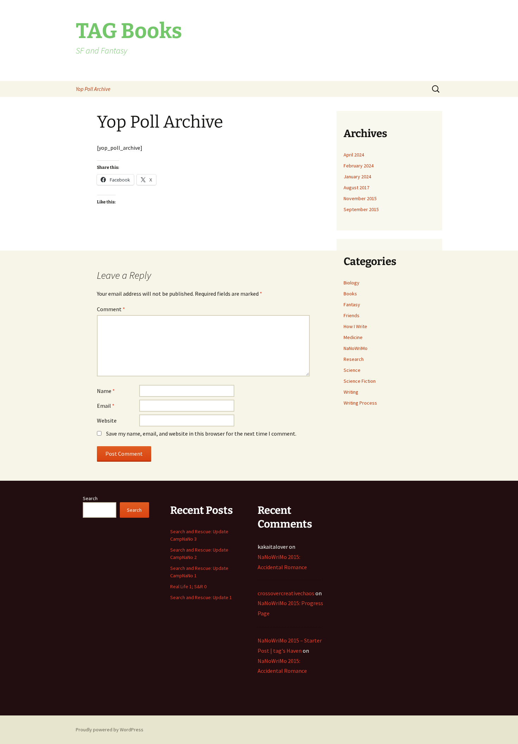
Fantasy (352, 304)
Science (352, 370)
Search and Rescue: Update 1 (201, 597)
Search (90, 498)
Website (107, 420)
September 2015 (361, 209)
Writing (351, 392)
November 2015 (360, 198)
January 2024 (357, 176)
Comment (111, 309)
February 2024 (359, 165)
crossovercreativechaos (286, 593)
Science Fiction (360, 381)
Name (106, 390)
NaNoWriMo (356, 348)
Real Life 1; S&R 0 (188, 586)
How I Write (355, 326)
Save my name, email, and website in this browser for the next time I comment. (201, 433)
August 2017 (356, 187)
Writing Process (360, 403)
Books (350, 293)
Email (106, 405)
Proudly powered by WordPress (109, 729)
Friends (351, 315)
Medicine (353, 337)
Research (354, 359)
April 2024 (354, 155)
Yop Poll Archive (93, 89)
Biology (351, 282)
